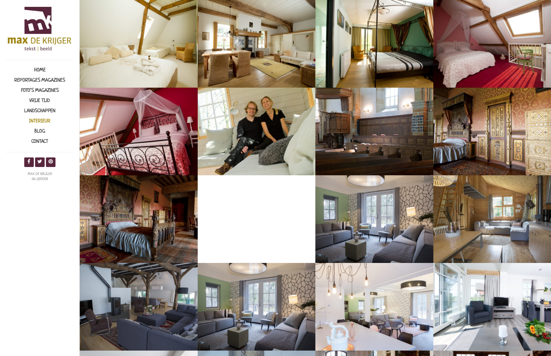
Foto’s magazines (40, 90)
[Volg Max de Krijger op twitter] (40, 162)
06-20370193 (40, 179)
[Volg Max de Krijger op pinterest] (50, 162)
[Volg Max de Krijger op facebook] (29, 162)
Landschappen (39, 111)
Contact (39, 141)
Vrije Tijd (39, 101)
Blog (39, 131)
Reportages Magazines (39, 80)
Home (40, 70)
